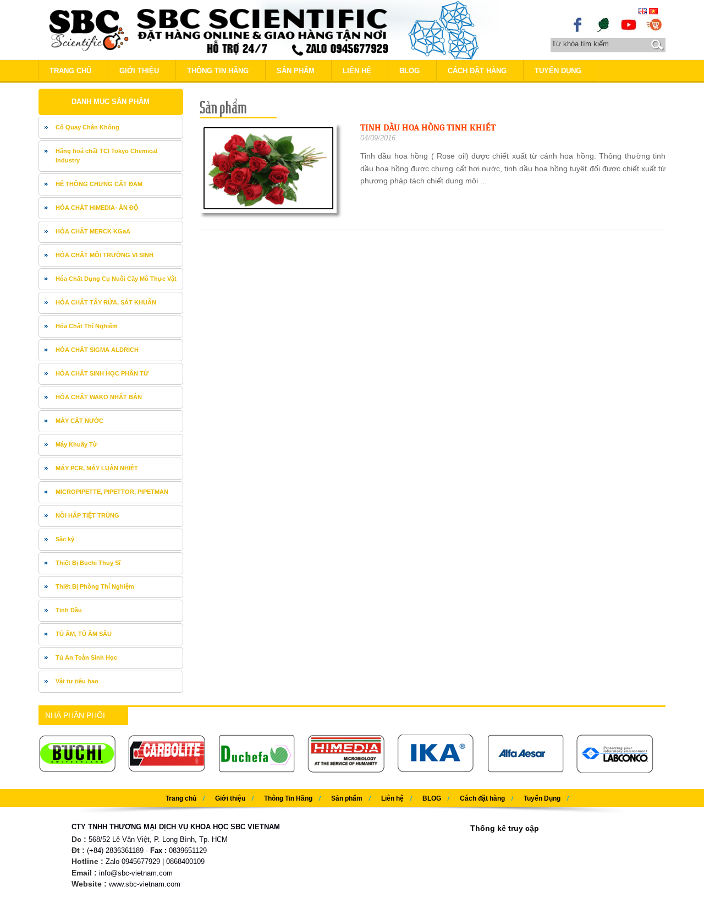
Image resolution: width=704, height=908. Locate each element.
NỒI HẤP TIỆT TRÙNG (87, 515)
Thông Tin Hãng (218, 71)
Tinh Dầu (69, 610)
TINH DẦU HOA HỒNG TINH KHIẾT (428, 128)
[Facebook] (578, 24)
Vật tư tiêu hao (77, 681)
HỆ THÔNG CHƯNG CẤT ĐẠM (99, 184)
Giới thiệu (139, 71)
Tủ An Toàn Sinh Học (86, 657)
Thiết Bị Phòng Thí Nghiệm (95, 586)
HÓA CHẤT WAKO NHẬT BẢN (99, 397)
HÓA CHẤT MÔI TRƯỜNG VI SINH (104, 255)
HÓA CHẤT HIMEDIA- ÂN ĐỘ (97, 207)
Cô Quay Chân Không (87, 127)
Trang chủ (70, 71)
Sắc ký (65, 539)
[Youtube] (628, 24)
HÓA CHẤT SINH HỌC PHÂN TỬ (102, 373)
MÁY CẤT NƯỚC (79, 420)
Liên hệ (357, 71)
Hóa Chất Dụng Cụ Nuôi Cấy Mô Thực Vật (116, 278)
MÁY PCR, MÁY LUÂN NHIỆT (97, 468)
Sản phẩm (296, 71)
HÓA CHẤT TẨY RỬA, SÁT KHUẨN (106, 302)
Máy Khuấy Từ (76, 444)
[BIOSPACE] (603, 24)
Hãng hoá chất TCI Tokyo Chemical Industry (106, 156)
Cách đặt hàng (477, 71)
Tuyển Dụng (558, 71)
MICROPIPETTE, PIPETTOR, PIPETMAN (112, 491)
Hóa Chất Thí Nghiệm (87, 326)
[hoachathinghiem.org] (654, 24)
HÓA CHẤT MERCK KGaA (93, 231)
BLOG (409, 71)
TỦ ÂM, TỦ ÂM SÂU (84, 633)
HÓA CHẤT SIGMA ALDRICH (97, 349)
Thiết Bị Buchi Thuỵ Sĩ (88, 562)
